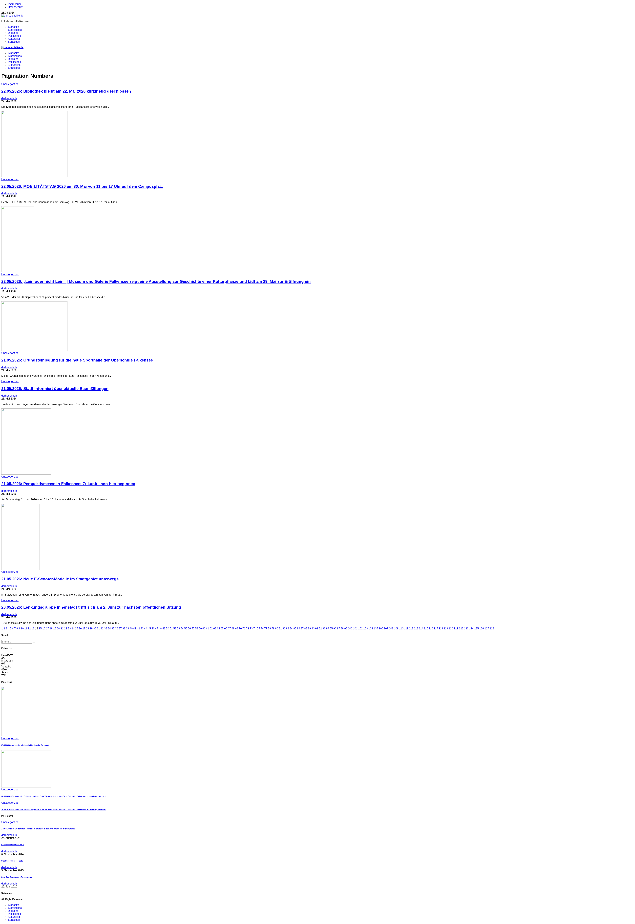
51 (171, 628)
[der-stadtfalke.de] (12, 15)
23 (69, 628)
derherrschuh (9, 98)
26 (80, 628)
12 (29, 628)
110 (401, 628)
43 (142, 628)
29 (91, 628)
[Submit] (34, 642)
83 (287, 628)
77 (265, 628)
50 (167, 628)
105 (376, 628)
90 (313, 628)
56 (189, 628)
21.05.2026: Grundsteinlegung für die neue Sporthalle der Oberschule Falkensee (77, 360)
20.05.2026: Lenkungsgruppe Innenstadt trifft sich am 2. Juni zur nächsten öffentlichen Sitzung (91, 607)
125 (476, 628)
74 (254, 628)
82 (283, 628)
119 (446, 628)
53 (178, 628)
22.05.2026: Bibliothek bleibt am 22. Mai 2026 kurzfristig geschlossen (66, 91)
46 (152, 628)
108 (391, 628)
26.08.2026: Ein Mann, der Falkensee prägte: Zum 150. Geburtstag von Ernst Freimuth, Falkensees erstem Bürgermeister (53, 796)
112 (411, 628)
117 (436, 628)
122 (461, 628)
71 (243, 628)
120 (451, 628)
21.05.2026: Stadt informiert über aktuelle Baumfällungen (54, 388)
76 (262, 628)
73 (251, 628)
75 (258, 628)
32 (102, 628)
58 (196, 628)
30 (94, 628)
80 (276, 628)
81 (280, 628)
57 (192, 628)
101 (355, 628)
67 (229, 628)
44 (145, 628)
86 (298, 628)
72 (247, 628)
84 (291, 628)
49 (163, 628)
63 (214, 628)
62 (211, 628)
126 (481, 628)
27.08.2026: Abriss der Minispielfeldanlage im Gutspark (25, 745)
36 (116, 628)
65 (222, 628)
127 (487, 628)
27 (83, 628)
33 (105, 628)
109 (396, 628)
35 (112, 628)
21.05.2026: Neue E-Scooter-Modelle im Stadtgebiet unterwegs (60, 579)
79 (273, 628)
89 (309, 628)
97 (338, 628)
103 (365, 628)
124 (471, 628)
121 (456, 628)
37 (120, 628)
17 (47, 628)
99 (345, 628)
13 (32, 628)
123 (466, 628)
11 (25, 628)
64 (218, 628)
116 (431, 628)
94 (327, 628)
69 (236, 628)
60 (203, 628)
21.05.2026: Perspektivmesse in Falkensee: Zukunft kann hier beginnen (68, 484)
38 (123, 628)
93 (323, 628)
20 (58, 628)
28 (87, 628)
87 (302, 628)
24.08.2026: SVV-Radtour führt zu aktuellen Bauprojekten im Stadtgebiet (38, 828)
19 (54, 628)
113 (416, 628)
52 (174, 628)
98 (342, 628)
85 (294, 628)
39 (127, 628)
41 (134, 628)
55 (185, 628)
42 (138, 628)
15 (40, 628)
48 (160, 628)
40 (131, 628)
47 (156, 628)
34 (109, 628)
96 (334, 628)
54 (182, 628)
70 (240, 628)
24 (72, 628)
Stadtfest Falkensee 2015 (12, 861)
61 (207, 628)
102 (360, 628)
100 (350, 628)
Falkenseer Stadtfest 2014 (12, 845)
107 (386, 628)
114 (421, 628)
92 (320, 628)
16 (43, 628)
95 (331, 628)
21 (62, 628)
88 (305, 628)
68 (233, 628)
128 (492, 628)
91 (316, 628)
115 (426, 628)
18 (51, 628)
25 (76, 628)
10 (22, 628)
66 (225, 628)
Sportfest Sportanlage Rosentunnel (16, 877)
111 (406, 628)
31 (98, 628)
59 (200, 628)
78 (269, 628)
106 (381, 628)
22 (65, 628)
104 (370, 628)
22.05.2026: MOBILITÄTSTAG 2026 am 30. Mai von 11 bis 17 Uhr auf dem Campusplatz (82, 186)
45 (149, 628)
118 (441, 628)
